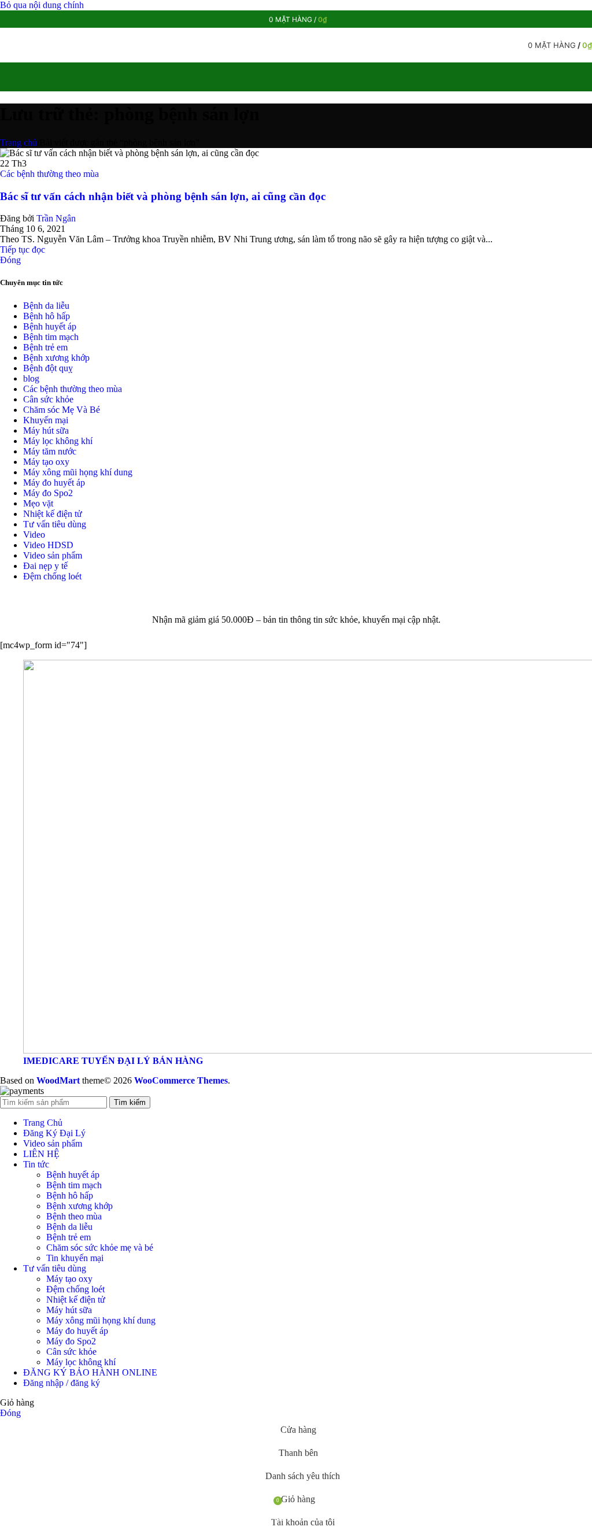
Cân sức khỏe (48, 399)
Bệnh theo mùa (74, 1216)
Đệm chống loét (52, 576)
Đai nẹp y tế (45, 566)
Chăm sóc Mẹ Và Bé (61, 410)
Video (34, 534)
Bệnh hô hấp (46, 316)
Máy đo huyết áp (54, 482)
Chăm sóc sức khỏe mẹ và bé (99, 1247)
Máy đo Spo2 (48, 493)
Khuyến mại (45, 420)
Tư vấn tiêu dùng (54, 524)
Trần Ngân (56, 218)
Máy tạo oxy (46, 462)
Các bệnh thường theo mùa (49, 174)
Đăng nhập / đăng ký (61, 1383)
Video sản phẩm (52, 555)
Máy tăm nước (49, 451)
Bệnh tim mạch (51, 337)
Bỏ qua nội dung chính (42, 5)
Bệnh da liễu (46, 306)
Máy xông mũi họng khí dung (77, 472)
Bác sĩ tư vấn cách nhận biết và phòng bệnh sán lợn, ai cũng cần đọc (162, 196)
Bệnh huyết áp (49, 326)
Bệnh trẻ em (45, 347)
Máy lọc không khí (57, 441)
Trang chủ (18, 142)
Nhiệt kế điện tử (52, 514)
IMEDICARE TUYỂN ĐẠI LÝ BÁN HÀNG (113, 1061)
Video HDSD (48, 545)
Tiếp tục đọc (22, 249)
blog (31, 378)
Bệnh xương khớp (56, 358)
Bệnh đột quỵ (48, 368)
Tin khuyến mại (74, 1258)
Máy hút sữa (46, 430)
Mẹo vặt (38, 503)
